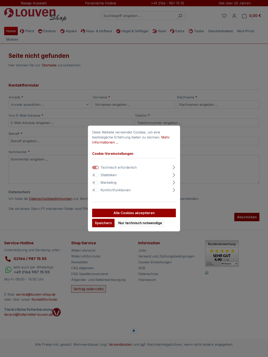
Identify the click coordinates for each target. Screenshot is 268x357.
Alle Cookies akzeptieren (134, 213)
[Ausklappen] (174, 166)
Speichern (103, 223)
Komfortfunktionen (115, 190)
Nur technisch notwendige (140, 223)
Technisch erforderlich (118, 168)
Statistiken (108, 175)
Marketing (108, 183)
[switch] (95, 175)
